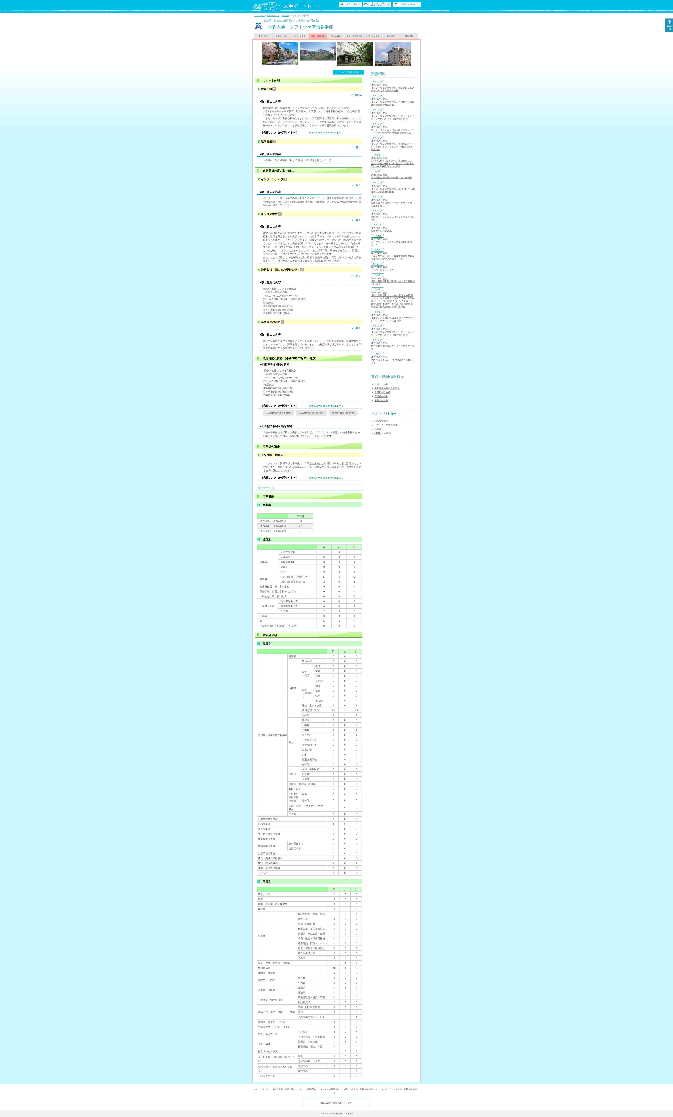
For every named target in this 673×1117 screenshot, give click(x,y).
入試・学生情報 (372, 36)
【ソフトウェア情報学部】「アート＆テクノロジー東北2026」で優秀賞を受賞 (392, 117)
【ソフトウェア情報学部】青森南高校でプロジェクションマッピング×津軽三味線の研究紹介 (392, 147)
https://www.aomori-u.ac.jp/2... (326, 477)
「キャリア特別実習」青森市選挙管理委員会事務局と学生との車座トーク (392, 257)
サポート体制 (381, 384)
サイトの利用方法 (330, 1089)
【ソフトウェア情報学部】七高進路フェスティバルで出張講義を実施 (392, 89)
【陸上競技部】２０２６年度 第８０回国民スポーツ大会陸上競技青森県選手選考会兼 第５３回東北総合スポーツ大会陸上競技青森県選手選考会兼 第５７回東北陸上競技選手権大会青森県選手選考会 (392, 301)
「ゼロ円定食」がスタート (384, 270)
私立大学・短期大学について (288, 1089)
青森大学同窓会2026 (381, 231)
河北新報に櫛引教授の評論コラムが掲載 (391, 177)
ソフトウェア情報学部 (386, 425)
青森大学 (285, 16)
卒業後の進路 (381, 396)
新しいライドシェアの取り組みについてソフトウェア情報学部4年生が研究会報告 (392, 131)
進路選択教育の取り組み (387, 388)
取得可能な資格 (382, 392)
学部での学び (281, 36)
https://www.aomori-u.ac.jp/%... (326, 405)
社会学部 (386, 433)
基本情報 (409, 36)
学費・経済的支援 (354, 36)
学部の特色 (263, 36)
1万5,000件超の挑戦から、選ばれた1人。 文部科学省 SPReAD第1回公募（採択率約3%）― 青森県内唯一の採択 (392, 163)
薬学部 (378, 429)
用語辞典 (312, 1089)
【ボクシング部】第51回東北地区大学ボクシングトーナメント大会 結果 (392, 319)
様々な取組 (336, 36)
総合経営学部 (381, 421)
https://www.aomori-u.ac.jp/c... (326, 132)
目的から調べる (273, 16)
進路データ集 (381, 400)
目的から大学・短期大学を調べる (361, 1089)
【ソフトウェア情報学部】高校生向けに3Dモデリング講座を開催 (393, 190)
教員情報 (391, 36)
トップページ (259, 16)
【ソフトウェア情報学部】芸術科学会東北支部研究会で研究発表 (392, 103)
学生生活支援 (299, 36)
